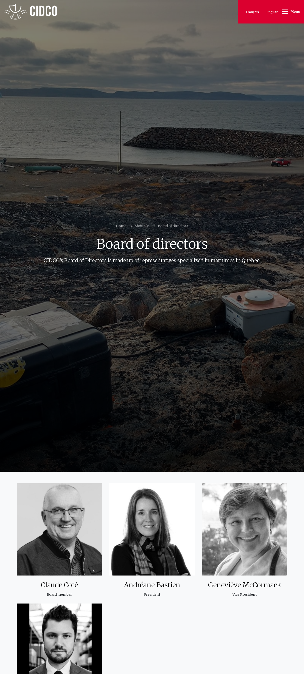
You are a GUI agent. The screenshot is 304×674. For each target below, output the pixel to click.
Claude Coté (59, 585)
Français (252, 12)
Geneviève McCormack (244, 585)
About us (142, 226)
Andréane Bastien (152, 585)
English (272, 12)
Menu (295, 11)
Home (121, 226)
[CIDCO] (30, 11)
